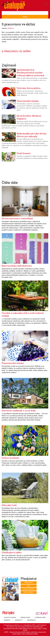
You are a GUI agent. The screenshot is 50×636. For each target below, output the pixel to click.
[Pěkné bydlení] (8, 613)
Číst (28, 586)
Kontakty (19, 620)
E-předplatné (40, 617)
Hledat (25, 17)
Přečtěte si (10, 28)
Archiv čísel (28, 592)
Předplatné (25, 617)
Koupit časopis (28, 589)
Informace (31, 620)
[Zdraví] (41, 613)
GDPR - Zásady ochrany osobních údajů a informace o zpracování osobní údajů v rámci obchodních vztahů (25, 633)
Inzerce (7, 620)
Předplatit (28, 582)
